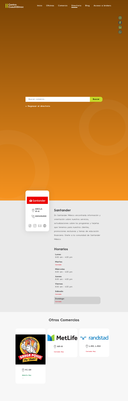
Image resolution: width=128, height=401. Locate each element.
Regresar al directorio (38, 106)
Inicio (39, 6)
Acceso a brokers (102, 6)
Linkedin (120, 27)
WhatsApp (120, 32)
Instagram (120, 18)
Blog (87, 6)
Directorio (76, 6)
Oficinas (50, 6)
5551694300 (40, 216)
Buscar (96, 99)
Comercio (62, 6)
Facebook (120, 22)
